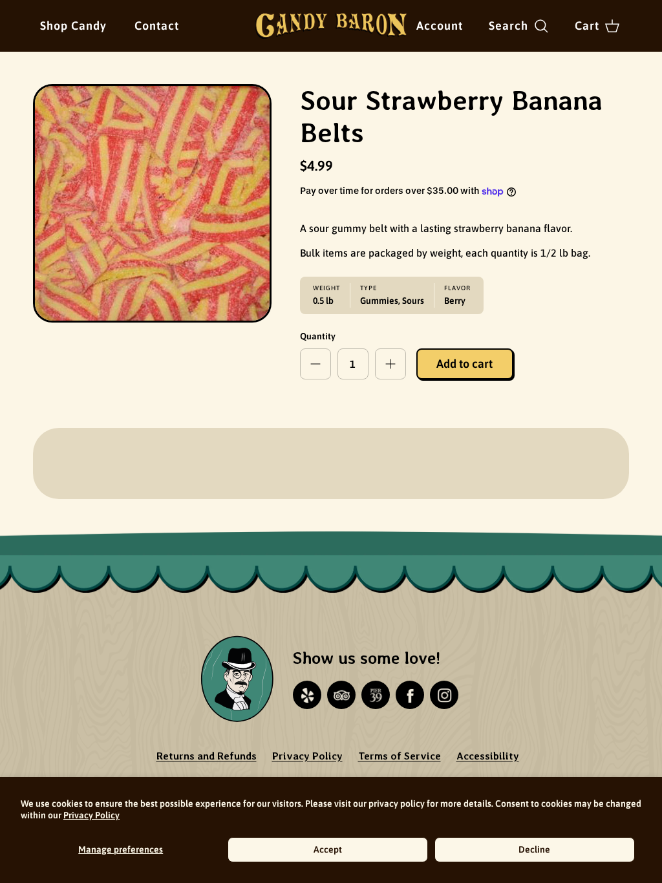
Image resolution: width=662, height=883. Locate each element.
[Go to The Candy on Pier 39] (375, 695)
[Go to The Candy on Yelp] (307, 695)
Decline (534, 849)
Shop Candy (73, 25)
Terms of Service (399, 756)
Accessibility (487, 756)
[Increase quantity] (390, 363)
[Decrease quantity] (315, 363)
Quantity (318, 336)
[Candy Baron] (331, 26)
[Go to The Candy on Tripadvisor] (341, 695)
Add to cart (464, 363)
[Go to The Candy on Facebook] (410, 695)
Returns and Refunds (206, 756)
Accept (328, 849)
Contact (156, 25)
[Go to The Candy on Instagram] (444, 695)
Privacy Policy (91, 815)
